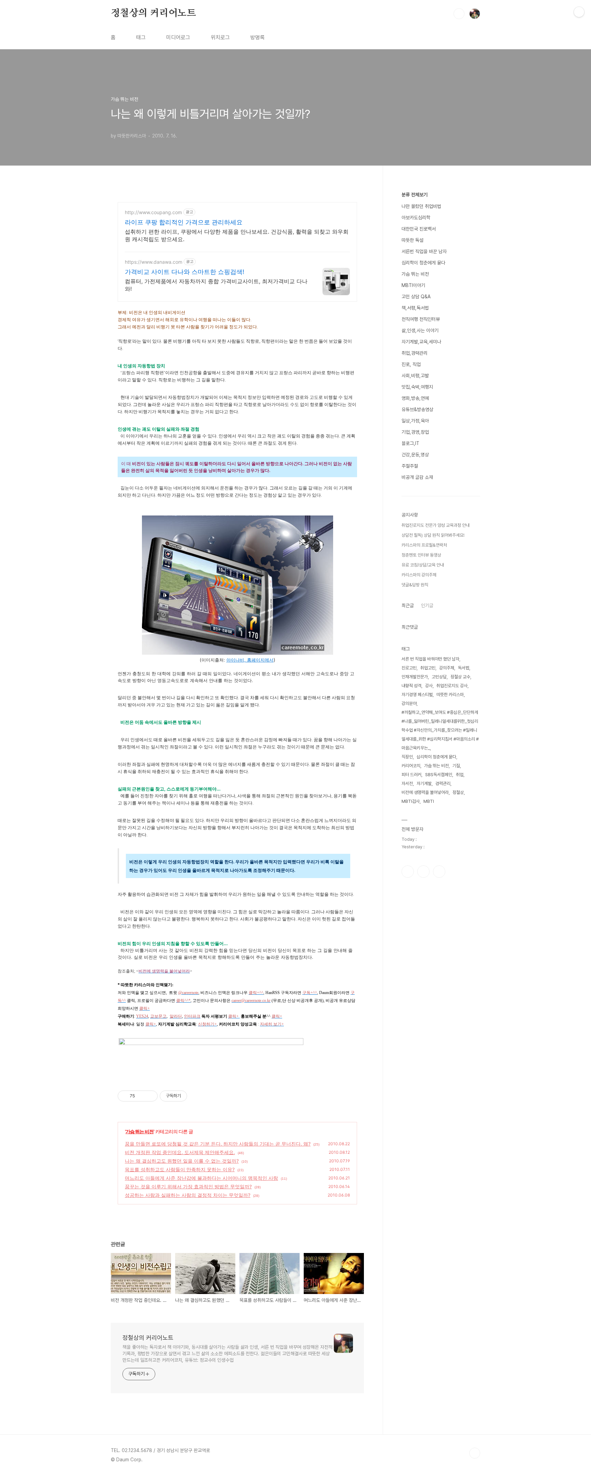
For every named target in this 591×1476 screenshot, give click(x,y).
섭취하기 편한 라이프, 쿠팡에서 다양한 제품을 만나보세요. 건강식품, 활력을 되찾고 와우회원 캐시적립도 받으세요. (237, 235)
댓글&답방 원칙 (415, 584)
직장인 (407, 756)
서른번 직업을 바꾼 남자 (424, 251)
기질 (456, 765)
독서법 (463, 667)
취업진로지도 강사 (452, 685)
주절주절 (410, 466)
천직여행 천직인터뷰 (421, 319)
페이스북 (408, 871)
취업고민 (427, 667)
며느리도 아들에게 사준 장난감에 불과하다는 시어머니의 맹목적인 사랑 (201, 1178)
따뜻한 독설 (412, 240)
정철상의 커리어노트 (153, 13)
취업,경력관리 (415, 353)
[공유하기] (141, 1096)
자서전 (407, 783)
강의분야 (409, 703)
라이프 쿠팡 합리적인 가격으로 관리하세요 (183, 222)
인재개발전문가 (415, 676)
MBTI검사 (411, 801)
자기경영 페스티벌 (417, 694)
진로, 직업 (411, 364)
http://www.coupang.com (153, 212)
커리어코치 (411, 765)
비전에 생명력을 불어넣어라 (425, 792)
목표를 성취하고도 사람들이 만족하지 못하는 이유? (180, 1169)
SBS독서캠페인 (438, 774)
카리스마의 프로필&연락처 (424, 545)
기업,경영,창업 (415, 432)
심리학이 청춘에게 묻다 (423, 262)
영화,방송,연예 (415, 398)
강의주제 (446, 667)
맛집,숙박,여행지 (417, 387)
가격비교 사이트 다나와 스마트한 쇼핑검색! (184, 271)
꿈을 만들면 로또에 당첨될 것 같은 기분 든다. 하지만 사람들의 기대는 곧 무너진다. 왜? (218, 1144)
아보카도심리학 (416, 217)
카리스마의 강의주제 (419, 574)
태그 (141, 37)
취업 (459, 774)
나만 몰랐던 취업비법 (421, 206)
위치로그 (220, 37)
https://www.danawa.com (153, 262)
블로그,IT (410, 443)
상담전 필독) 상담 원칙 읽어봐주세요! (433, 535)
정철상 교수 (460, 676)
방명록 (257, 37)
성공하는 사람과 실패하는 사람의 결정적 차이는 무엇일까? (187, 1195)
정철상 (458, 792)
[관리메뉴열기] (579, 12)
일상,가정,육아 (415, 420)
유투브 (439, 871)
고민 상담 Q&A (416, 296)
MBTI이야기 (413, 285)
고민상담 (439, 676)
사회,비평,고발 (415, 375)
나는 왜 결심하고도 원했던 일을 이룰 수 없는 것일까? (182, 1161)
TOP (474, 1453)
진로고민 (409, 667)
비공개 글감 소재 (417, 477)
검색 (459, 14)
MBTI (428, 801)
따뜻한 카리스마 (450, 694)
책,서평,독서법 (415, 308)
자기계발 (424, 783)
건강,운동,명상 (415, 454)
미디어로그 (178, 37)
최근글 (408, 605)
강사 (429, 685)
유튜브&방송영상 (417, 409)
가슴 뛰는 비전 (140, 1131)
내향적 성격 (411, 685)
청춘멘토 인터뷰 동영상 (421, 555)
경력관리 (442, 783)
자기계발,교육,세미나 (421, 341)
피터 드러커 (411, 774)
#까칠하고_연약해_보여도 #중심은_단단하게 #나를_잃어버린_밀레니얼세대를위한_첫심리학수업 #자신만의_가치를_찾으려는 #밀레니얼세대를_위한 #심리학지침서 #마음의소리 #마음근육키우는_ (440, 730)
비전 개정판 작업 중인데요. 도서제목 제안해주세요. (180, 1152)
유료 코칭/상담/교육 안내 (423, 564)
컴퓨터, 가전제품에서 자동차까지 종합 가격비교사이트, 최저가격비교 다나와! (216, 285)
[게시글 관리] (150, 1096)
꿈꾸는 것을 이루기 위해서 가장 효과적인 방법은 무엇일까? (188, 1186)
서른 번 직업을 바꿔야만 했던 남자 (430, 659)
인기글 (427, 605)
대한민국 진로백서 (419, 229)
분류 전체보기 (415, 194)
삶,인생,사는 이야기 (420, 330)
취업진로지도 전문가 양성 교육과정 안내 (436, 525)
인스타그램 (423, 871)
